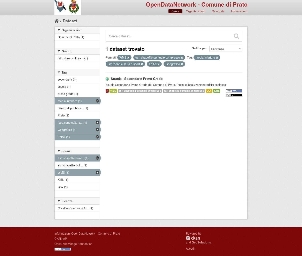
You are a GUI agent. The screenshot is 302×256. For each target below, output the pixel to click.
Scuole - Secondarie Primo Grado (137, 78)
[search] (236, 36)
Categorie (218, 11)
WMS (113, 90)
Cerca (175, 11)
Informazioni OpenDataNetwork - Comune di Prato (87, 233)
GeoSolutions (201, 242)
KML (216, 90)
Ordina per (199, 48)
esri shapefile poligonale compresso (140, 90)
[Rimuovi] (128, 57)
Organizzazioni (195, 11)
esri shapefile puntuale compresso (184, 90)
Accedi (190, 248)
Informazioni (239, 11)
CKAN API (61, 238)
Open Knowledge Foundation (73, 244)
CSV (209, 90)
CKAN (193, 238)
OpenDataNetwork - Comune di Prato (197, 4)
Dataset (70, 21)
